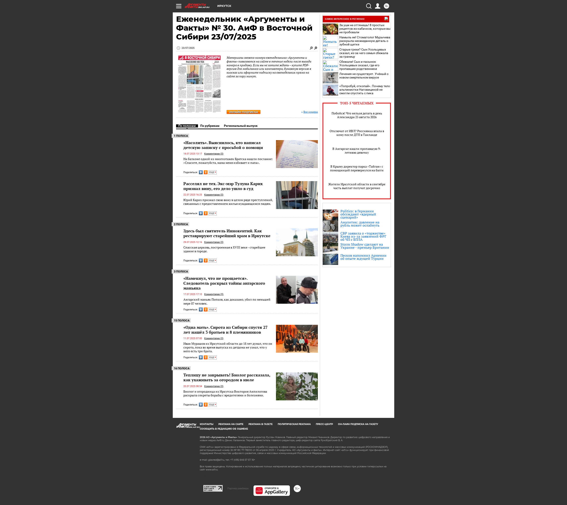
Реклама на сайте (230, 424)
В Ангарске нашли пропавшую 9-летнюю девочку (356, 150)
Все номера (310, 112)
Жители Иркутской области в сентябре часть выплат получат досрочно (356, 186)
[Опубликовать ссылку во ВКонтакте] (201, 172)
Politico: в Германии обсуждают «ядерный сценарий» (358, 214)
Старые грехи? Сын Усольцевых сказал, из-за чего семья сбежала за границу (363, 53)
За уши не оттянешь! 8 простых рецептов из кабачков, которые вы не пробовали (364, 28)
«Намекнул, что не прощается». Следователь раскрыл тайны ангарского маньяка (224, 283)
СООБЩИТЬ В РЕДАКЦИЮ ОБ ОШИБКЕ (224, 428)
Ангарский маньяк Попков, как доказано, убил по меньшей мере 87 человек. (226, 301)
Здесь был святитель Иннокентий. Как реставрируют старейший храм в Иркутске (226, 233)
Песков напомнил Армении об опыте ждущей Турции (363, 257)
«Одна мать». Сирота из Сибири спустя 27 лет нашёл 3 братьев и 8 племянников (225, 330)
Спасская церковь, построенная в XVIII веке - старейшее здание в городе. (224, 249)
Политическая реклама (294, 424)
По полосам (187, 125)
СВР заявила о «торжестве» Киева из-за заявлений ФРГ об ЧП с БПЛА (363, 236)
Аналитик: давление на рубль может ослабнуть (359, 224)
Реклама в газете (261, 424)
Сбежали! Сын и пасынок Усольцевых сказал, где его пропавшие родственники (359, 65)
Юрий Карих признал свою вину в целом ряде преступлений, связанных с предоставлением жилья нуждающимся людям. (228, 202)
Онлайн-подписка (243, 112)
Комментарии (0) (213, 153)
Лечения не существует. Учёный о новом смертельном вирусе (363, 75)
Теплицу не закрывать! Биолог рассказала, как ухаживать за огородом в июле (226, 377)
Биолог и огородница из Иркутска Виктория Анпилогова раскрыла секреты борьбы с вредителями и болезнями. (225, 393)
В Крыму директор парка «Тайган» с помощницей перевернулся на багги (357, 168)
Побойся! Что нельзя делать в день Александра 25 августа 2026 (357, 115)
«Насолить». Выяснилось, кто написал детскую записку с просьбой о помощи (223, 145)
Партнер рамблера (238, 488)
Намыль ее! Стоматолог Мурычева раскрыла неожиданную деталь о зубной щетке (364, 40)
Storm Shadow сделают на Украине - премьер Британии (364, 246)
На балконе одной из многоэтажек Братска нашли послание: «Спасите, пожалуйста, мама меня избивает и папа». (228, 161)
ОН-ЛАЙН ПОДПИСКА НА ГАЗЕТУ (358, 424)
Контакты (206, 424)
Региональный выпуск (241, 125)
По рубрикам (209, 125)
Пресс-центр (324, 424)
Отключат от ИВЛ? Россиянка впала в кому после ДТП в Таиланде (357, 133)
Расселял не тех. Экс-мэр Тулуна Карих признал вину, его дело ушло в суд (223, 186)
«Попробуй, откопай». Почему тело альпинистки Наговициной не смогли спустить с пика (364, 89)
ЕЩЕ (212, 172)
